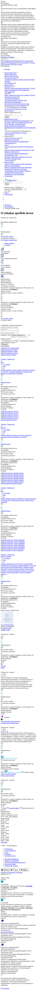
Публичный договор (11, 866)
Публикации (9, 849)
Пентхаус (8, 88)
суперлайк (28, 886)
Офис (20, 122)
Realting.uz (8, 205)
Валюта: (7, 189)
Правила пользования (12, 860)
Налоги (17, 171)
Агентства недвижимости (13, 109)
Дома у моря (9, 95)
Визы (21, 172)
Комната (7, 152)
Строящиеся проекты (11, 79)
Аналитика (21, 167)
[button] (5, 66)
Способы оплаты (10, 856)
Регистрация (9, 194)
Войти (7, 193)
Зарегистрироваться (7, 932)
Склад (7, 124)
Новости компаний (11, 167)
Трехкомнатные (10, 92)
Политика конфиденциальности (15, 862)
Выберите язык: (10, 187)
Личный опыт (9, 169)
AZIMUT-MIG (5, 630)
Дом (17, 140)
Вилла (15, 95)
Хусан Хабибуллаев (7, 625)
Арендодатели (9, 110)
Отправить (5, 344)
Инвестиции (15, 172)
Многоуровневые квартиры (20, 88)
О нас (6, 852)
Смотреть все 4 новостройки (10, 348)
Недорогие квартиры (11, 104)
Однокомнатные (13, 90)
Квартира (8, 140)
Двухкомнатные (24, 90)
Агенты (24, 109)
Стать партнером (10, 850)
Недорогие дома (24, 104)
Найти (7, 117)
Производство (27, 122)
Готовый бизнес (20, 124)
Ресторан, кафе (9, 122)
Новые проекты (24, 79)
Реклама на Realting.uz (12, 859)
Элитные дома (22, 100)
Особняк (26, 95)
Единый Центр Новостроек (10, 723)
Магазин (12, 124)
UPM (2, 668)
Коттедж (20, 95)
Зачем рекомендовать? (8, 949)
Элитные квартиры (11, 100)
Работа (22, 171)
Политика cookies (10, 864)
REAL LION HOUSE (7, 776)
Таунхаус (32, 95)
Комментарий (6, 339)
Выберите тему (6, 335)
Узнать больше (18, 52)
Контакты (8, 854)
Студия (31, 88)
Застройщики (9, 206)
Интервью (28, 167)
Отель (16, 122)
